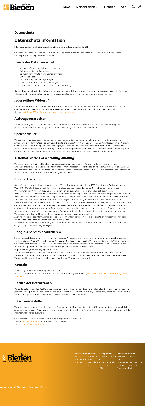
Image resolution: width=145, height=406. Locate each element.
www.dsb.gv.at (41, 324)
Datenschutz (104, 365)
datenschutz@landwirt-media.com (59, 112)
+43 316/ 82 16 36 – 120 (97, 274)
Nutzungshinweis (107, 362)
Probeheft (93, 357)
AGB (101, 368)
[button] (96, 7)
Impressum (80, 359)
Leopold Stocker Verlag (127, 365)
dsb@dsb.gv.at (27, 324)
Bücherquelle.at (124, 368)
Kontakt (79, 362)
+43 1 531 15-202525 (30, 322)
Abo (90, 359)
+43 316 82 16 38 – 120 (32, 112)
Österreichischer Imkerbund (130, 362)
